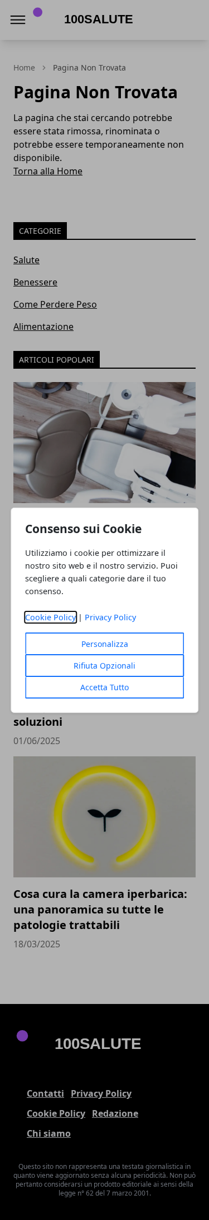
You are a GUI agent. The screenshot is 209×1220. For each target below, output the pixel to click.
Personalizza (104, 644)
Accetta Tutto (104, 687)
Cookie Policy (50, 617)
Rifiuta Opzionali (104, 665)
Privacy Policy (110, 617)
